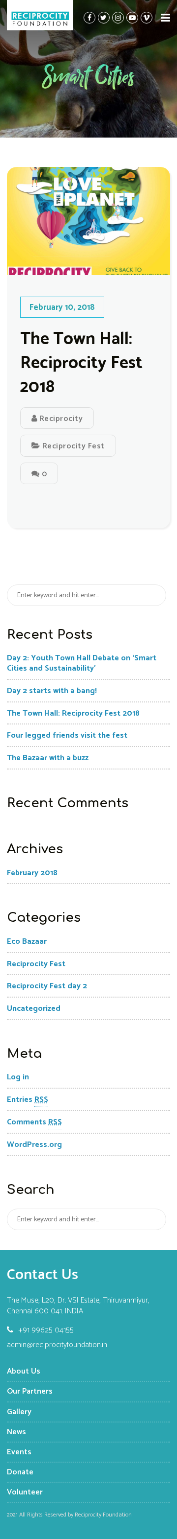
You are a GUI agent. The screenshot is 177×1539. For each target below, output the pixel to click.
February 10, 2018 (62, 307)
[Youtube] (132, 17)
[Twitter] (104, 17)
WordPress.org (34, 1144)
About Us (23, 1371)
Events (19, 1452)
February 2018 (32, 873)
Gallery (19, 1412)
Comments (34, 1122)
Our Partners (30, 1391)
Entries (27, 1099)
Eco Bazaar (27, 941)
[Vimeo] (146, 17)
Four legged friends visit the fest (67, 735)
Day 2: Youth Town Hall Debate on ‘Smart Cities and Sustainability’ (81, 663)
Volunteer (25, 1492)
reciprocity (60, 418)
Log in (18, 1077)
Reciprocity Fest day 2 (47, 986)
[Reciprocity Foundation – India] (40, 15)
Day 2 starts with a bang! (52, 691)
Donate (20, 1472)
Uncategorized (33, 1008)
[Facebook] (89, 17)
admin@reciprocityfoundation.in (57, 1345)
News (16, 1432)
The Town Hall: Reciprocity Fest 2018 (81, 363)
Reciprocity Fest (73, 446)
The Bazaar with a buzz (47, 758)
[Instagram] (118, 17)
